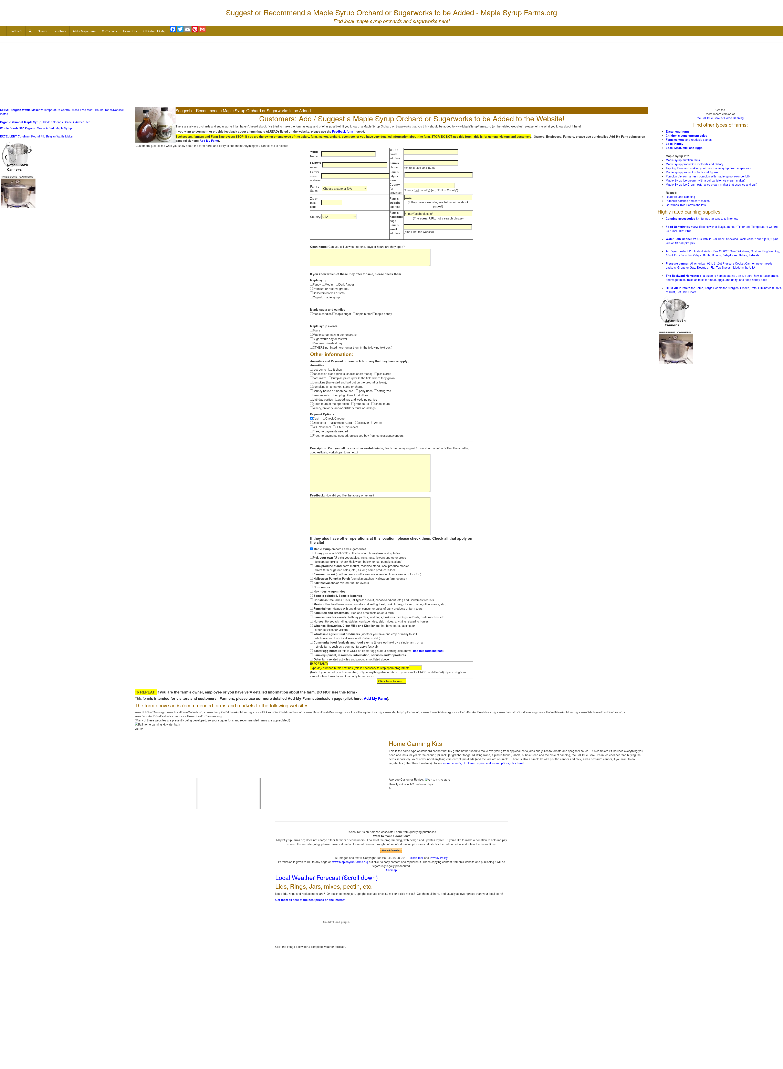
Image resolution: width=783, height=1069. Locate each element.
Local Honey (674, 144)
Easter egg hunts (678, 131)
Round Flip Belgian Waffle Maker (36, 136)
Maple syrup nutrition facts (683, 160)
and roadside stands (689, 139)
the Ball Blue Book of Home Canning (720, 118)
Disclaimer (416, 858)
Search (42, 31)
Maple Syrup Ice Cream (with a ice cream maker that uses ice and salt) (711, 184)
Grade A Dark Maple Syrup (36, 128)
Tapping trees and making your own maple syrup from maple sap (708, 168)
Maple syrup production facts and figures (692, 172)
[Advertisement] (391, 75)
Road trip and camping (680, 197)
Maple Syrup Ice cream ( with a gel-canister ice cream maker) (705, 180)
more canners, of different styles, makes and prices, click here (483, 763)
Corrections (109, 31)
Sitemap (391, 870)
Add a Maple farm (84, 31)
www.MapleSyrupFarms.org (350, 862)
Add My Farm (209, 140)
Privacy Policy (438, 858)
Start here (16, 31)
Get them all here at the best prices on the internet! (310, 900)
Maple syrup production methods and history (694, 164)
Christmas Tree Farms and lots (686, 205)
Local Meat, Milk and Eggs (684, 148)
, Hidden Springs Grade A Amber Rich (45, 122)
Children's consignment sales (686, 135)
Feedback (59, 31)
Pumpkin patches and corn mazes (688, 201)
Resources (130, 31)
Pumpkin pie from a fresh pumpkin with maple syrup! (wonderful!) (708, 176)
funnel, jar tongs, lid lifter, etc (702, 218)
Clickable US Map (154, 31)
